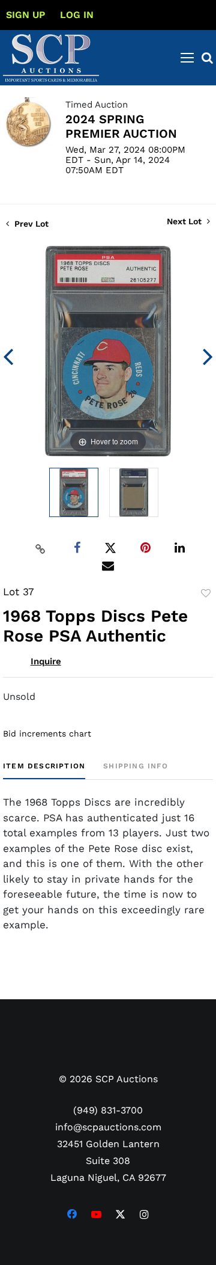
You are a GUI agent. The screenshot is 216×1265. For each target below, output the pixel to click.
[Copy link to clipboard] (41, 548)
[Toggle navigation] (187, 58)
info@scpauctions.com (108, 1127)
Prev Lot (30, 223)
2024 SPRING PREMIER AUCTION (121, 126)
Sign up (25, 14)
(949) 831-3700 (108, 1110)
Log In (77, 14)
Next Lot (185, 221)
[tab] (44, 770)
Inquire (46, 661)
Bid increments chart (47, 733)
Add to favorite (206, 593)
